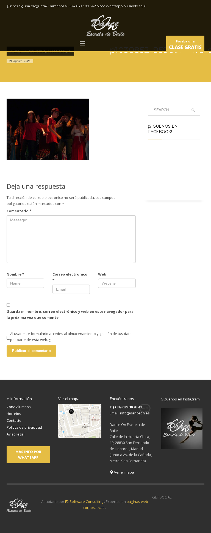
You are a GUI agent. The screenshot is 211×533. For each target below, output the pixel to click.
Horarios (14, 413)
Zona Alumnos (19, 406)
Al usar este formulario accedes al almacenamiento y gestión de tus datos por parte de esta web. (72, 336)
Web (102, 274)
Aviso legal (15, 434)
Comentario (19, 210)
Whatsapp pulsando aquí (126, 6)
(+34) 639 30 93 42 (127, 407)
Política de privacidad (24, 427)
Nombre (15, 274)
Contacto (14, 420)
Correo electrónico (69, 277)
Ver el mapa (123, 472)
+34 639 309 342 (82, 6)
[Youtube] (192, 6)
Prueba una (185, 44)
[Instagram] (200, 6)
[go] (193, 110)
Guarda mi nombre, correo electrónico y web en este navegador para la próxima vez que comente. (70, 314)
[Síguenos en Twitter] (184, 497)
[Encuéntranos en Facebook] (175, 497)
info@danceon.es (135, 413)
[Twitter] (184, 6)
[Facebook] (175, 6)
